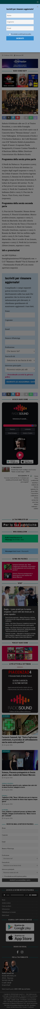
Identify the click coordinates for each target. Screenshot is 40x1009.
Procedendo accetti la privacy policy (21, 34)
